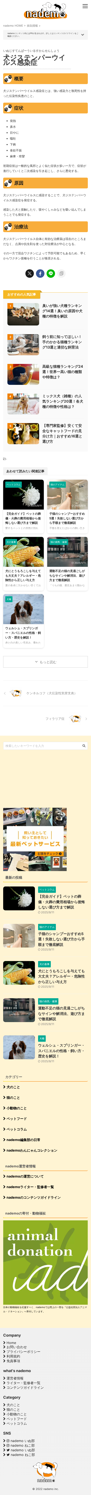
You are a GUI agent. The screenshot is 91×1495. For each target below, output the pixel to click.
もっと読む (48, 662)
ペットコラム (16, 1129)
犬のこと (13, 1087)
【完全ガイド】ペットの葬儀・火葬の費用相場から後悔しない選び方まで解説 (23, 518)
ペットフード (16, 1118)
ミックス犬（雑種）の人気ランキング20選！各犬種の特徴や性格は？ (62, 401)
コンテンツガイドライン (25, 1387)
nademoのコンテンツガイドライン (33, 1197)
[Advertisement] (35, 778)
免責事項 (13, 1361)
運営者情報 (14, 1378)
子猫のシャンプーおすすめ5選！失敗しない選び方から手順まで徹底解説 (67, 518)
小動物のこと (16, 1108)
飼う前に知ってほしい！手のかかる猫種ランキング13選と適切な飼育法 (62, 342)
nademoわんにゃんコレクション (31, 1150)
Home (11, 1343)
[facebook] (40, 273)
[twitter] (29, 273)
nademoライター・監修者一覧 (30, 1187)
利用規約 (13, 1356)
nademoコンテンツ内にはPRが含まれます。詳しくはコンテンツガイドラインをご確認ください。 (42, 34)
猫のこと (13, 1097)
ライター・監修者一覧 (23, 1383)
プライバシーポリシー (23, 1351)
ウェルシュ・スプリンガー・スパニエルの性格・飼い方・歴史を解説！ (23, 632)
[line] (51, 273)
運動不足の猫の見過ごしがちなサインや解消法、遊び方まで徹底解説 (67, 575)
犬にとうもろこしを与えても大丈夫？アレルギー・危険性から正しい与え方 (23, 575)
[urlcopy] (61, 273)
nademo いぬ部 (22, 1441)
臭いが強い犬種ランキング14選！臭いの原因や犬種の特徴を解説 (62, 311)
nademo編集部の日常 (23, 1140)
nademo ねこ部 (22, 1445)
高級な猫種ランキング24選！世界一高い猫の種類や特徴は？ (62, 371)
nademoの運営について (25, 1176)
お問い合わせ (16, 1347)
